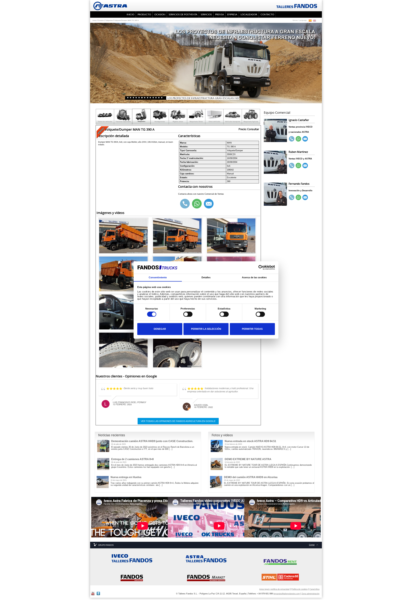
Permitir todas (252, 329)
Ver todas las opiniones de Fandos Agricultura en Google (178, 421)
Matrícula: (185, 154)
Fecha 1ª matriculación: (191, 158)
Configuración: (187, 166)
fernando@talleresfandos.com (286, 594)
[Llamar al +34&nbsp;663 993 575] (291, 197)
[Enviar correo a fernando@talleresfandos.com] (305, 197)
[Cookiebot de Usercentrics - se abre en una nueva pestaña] (261, 267)
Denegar (160, 329)
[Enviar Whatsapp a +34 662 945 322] (298, 139)
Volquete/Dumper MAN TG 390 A (126, 20)
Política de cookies (299, 589)
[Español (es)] (310, 20)
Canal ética (314, 589)
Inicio (94, 20)
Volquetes (109, 20)
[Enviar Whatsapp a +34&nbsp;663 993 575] (298, 197)
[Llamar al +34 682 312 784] (291, 165)
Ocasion (101, 20)
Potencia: (184, 181)
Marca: (183, 143)
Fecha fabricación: (189, 162)
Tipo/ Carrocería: (188, 150)
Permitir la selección (206, 329)
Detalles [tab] (206, 277)
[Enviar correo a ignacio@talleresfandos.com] (305, 139)
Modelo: (184, 146)
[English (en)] (314, 20)
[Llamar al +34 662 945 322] (291, 139)
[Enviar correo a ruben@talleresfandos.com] (305, 165)
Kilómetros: (186, 170)
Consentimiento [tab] (158, 277)
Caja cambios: (187, 173)
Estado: (183, 177)
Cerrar (312, 545)
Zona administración (310, 594)
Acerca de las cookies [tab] (254, 277)
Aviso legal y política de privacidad (274, 589)
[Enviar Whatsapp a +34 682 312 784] (298, 165)
